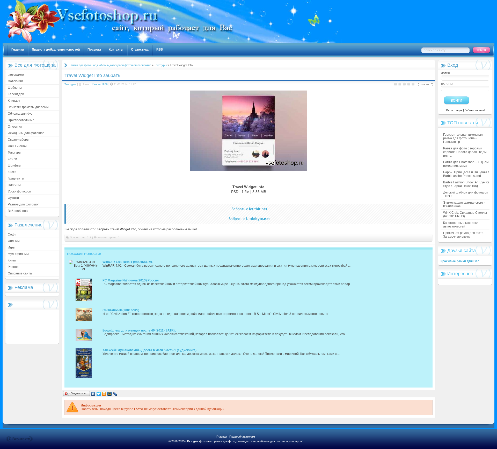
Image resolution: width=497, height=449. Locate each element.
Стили (12, 159)
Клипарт (14, 100)
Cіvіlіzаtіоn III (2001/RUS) (121, 310)
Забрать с (249, 209)
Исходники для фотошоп (26, 133)
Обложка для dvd (20, 113)
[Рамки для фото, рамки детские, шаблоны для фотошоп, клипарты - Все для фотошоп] (173, 42)
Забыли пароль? (475, 110)
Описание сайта (20, 273)
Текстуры (14, 152)
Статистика (140, 49)
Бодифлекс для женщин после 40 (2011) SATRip (139, 330)
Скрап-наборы (18, 139)
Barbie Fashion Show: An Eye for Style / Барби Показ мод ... (466, 184)
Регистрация (454, 110)
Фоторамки (16, 75)
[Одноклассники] (104, 393)
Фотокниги (15, 81)
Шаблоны (15, 87)
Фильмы (14, 241)
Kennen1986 (100, 84)
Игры (11, 247)
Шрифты (14, 165)
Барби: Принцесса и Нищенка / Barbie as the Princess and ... (466, 174)
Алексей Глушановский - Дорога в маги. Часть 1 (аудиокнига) (149, 350)
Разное (13, 267)
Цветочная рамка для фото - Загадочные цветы (464, 234)
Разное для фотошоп (24, 204)
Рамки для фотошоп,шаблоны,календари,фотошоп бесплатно (110, 65)
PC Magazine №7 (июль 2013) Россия (131, 280)
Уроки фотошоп (19, 191)
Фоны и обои (17, 146)
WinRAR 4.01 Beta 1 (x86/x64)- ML (128, 262)
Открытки (15, 126)
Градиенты (16, 178)
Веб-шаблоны (18, 211)
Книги (12, 260)
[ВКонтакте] (93, 393)
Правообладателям (242, 436)
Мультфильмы (18, 254)
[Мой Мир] (109, 393)
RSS (159, 49)
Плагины (14, 185)
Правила (94, 49)
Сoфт (12, 234)
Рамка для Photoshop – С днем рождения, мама (465, 164)
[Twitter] (98, 393)
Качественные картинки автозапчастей (460, 224)
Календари (16, 94)
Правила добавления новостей (56, 49)
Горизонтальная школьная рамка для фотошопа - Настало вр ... (463, 138)
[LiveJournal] (115, 393)
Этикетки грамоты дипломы (28, 107)
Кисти (12, 172)
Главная (17, 49)
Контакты (116, 49)
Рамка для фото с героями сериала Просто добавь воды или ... (465, 152)
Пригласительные (21, 120)
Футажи (13, 198)
